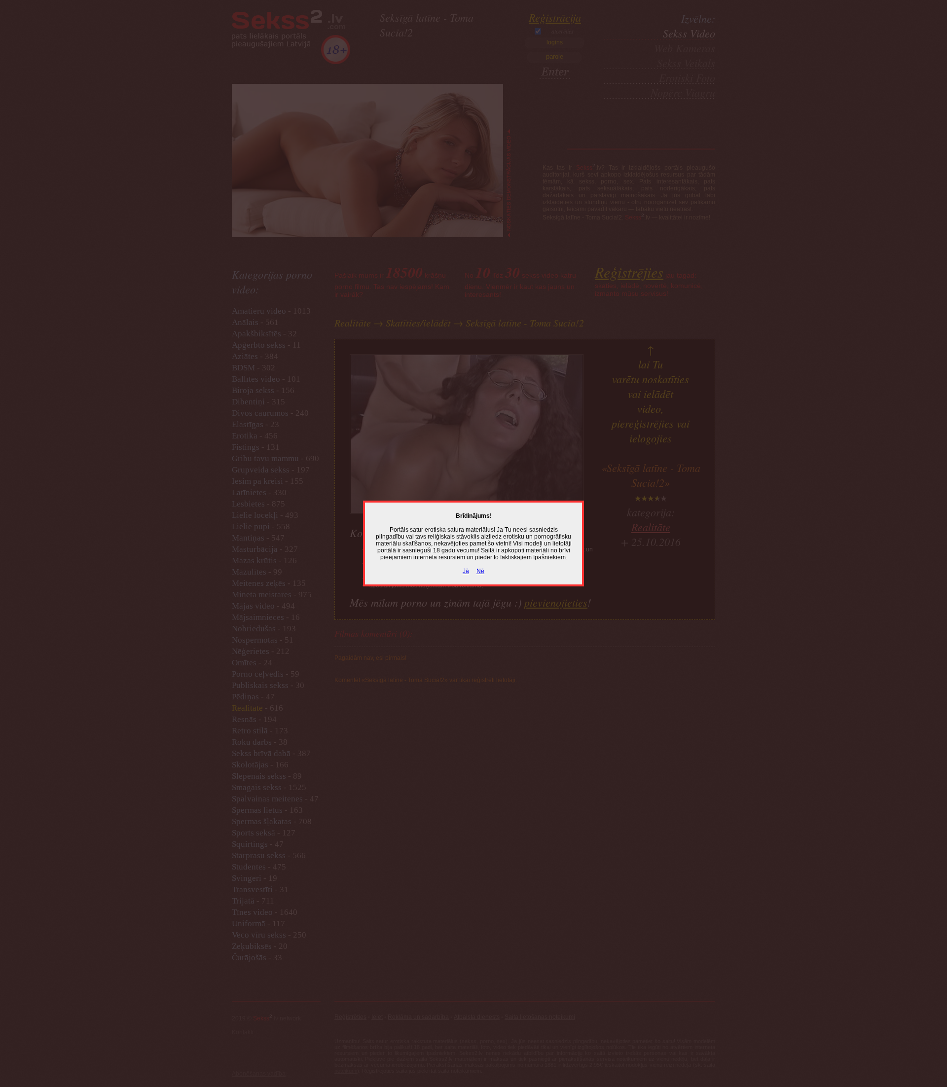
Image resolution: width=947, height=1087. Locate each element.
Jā (466, 571)
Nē (480, 571)
